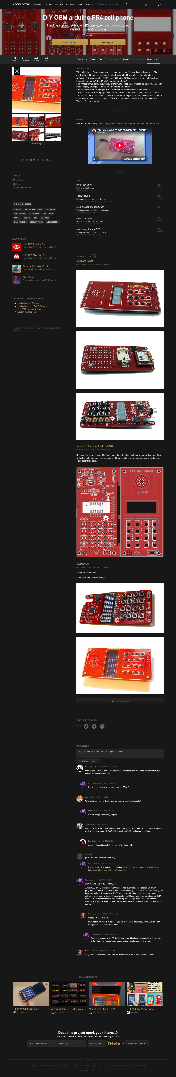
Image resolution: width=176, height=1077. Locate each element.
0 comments (105, 264)
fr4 (44, 214)
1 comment (105, 567)
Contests (59, 4)
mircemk (134, 1012)
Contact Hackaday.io (47, 1066)
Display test (82, 563)
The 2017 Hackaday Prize (17, 71)
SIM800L (27, 218)
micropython (20, 214)
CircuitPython (29, 277)
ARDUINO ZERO (52, 222)
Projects (37, 4)
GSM (51, 214)
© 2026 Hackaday (88, 1071)
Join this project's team (22, 187)
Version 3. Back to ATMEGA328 (94, 446)
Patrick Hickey (61, 1012)
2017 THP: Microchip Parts (35, 255)
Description (82, 59)
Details (93, 59)
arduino (17, 209)
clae (86, 797)
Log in (158, 4)
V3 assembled (84, 260)
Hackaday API (105, 1066)
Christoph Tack (90, 767)
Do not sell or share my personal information (130, 1066)
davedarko (22, 1012)
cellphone (50, 209)
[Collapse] (94, 256)
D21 (35, 218)
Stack (79, 4)
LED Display (34, 214)
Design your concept (27, 311)
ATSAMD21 (44, 218)
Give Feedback (63, 1066)
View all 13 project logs (120, 701)
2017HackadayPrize (33, 209)
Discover (48, 4)
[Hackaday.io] (21, 4)
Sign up (146, 4)
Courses (70, 4)
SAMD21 (17, 218)
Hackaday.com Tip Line (28, 303)
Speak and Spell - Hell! (102, 1009)
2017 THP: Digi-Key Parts (34, 244)
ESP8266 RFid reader (25, 1009)
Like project (107, 42)
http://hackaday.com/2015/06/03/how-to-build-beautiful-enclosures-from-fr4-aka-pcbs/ (125, 868)
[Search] (126, 4)
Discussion (153, 59)
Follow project (69, 42)
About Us (33, 1066)
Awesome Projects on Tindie (36, 266)
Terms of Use (78, 1066)
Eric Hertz (91, 841)
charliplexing (20, 222)
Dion (18, 183)
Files (102, 59)
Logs (126, 59)
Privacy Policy (91, 1066)
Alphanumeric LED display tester (69, 1009)
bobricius (90, 35)
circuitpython (36, 222)
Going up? (89, 1059)
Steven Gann (93, 914)
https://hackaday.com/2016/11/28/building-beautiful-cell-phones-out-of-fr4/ (127, 123)
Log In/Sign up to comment (89, 761)
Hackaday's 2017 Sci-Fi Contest (32, 306)
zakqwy (88, 824)
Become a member (65, 1036)
